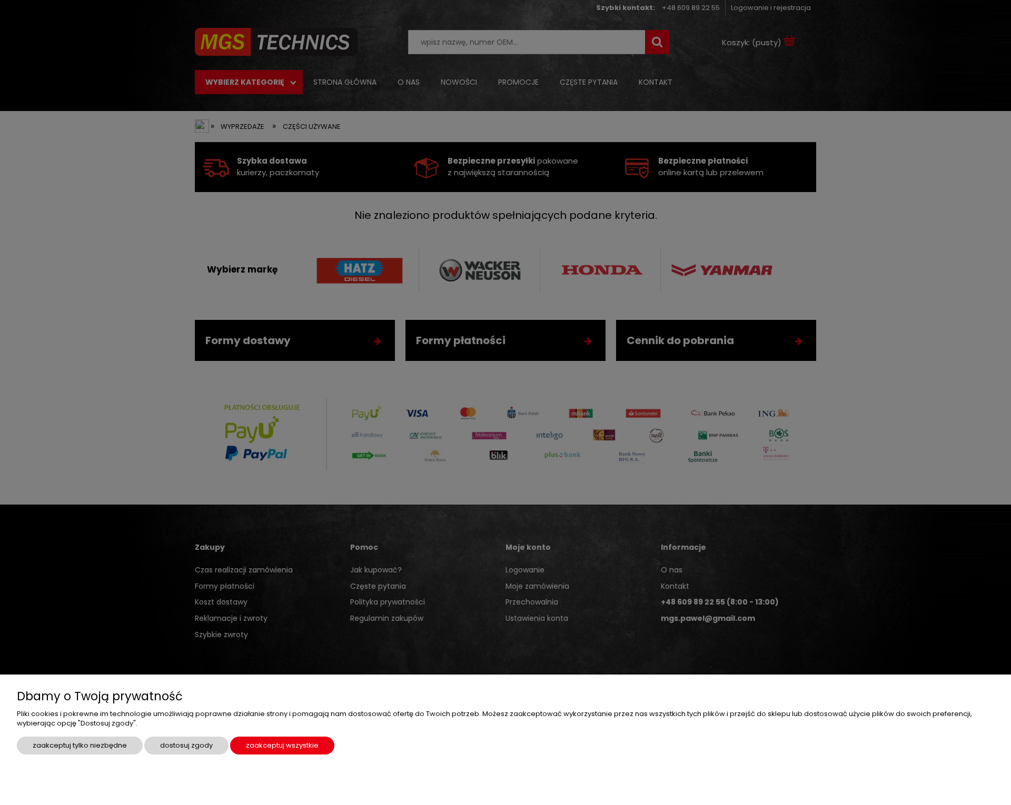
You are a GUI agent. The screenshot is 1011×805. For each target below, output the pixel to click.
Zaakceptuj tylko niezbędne (80, 745)
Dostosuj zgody (186, 745)
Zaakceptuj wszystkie (282, 745)
